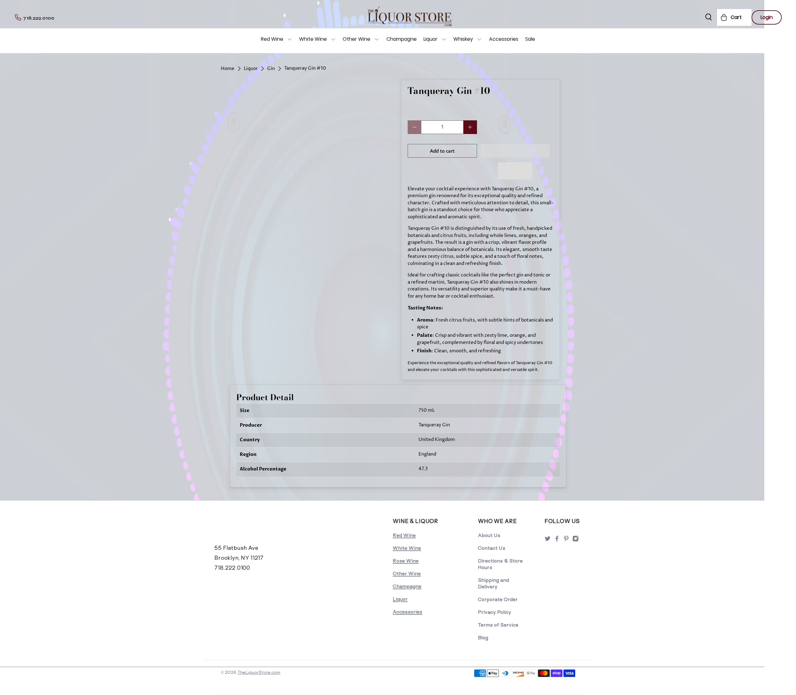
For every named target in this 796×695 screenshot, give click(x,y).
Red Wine (272, 39)
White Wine (313, 39)
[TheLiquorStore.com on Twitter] (547, 540)
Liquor (430, 39)
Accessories (503, 39)
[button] (515, 151)
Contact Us (491, 548)
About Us (489, 535)
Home (227, 68)
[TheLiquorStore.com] (257, 529)
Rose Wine (406, 561)
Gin (271, 68)
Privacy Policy (494, 612)
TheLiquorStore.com (258, 672)
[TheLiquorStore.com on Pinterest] (566, 540)
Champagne (401, 39)
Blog (483, 638)
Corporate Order (498, 599)
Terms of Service (498, 625)
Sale (530, 39)
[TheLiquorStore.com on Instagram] (575, 540)
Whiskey (463, 39)
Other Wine (356, 39)
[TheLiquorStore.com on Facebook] (557, 540)
